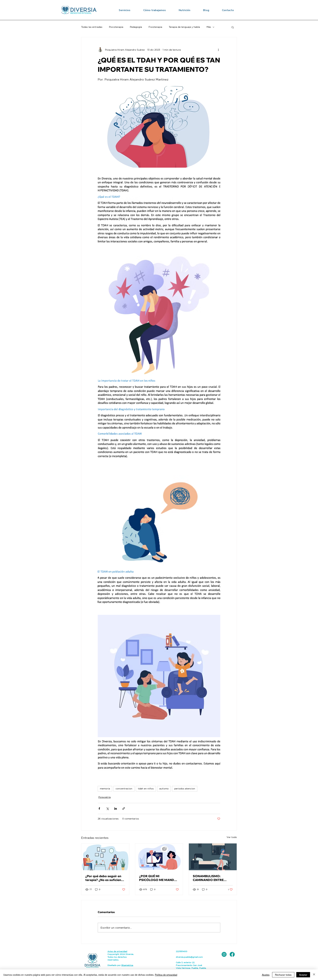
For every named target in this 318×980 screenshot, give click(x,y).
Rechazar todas (283, 974)
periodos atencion (184, 788)
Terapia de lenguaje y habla (184, 27)
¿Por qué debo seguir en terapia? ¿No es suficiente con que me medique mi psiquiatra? (104, 878)
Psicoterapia (116, 27)
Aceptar (303, 974)
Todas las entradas (91, 27)
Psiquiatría (104, 797)
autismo (164, 788)
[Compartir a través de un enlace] (123, 808)
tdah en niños (146, 788)
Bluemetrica (127, 965)
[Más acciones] (218, 50)
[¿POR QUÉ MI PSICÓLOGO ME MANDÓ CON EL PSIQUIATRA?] (159, 856)
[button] (124, 10)
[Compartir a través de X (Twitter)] (107, 808)
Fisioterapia (155, 27)
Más (209, 27)
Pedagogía (136, 27)
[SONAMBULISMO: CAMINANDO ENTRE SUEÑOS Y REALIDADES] (213, 856)
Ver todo (232, 837)
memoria (105, 788)
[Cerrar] (314, 974)
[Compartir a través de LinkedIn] (115, 808)
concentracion (124, 788)
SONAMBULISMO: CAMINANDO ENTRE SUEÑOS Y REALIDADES (211, 878)
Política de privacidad (166, 974)
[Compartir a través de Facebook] (99, 808)
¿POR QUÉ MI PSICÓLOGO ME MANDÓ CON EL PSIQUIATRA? (158, 878)
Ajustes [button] (265, 974)
